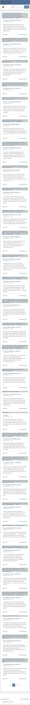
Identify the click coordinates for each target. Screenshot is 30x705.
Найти (26, 7)
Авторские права (5, 699)
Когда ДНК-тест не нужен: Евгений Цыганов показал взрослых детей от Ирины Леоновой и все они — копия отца (12, 574)
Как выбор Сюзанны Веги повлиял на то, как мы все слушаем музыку (12, 192)
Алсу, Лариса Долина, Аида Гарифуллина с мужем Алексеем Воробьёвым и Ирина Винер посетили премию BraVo (12, 640)
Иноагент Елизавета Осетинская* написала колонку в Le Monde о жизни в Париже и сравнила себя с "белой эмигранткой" (12, 148)
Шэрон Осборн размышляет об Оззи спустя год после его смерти (12, 170)
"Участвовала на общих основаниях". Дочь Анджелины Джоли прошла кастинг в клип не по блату (12, 664)
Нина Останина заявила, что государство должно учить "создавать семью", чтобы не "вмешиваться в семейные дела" (12, 305)
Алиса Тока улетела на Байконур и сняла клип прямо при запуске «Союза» (12, 102)
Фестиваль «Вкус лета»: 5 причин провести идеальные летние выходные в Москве (12, 214)
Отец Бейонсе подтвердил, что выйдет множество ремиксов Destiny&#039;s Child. (12, 124)
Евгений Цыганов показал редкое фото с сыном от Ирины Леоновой (12, 64)
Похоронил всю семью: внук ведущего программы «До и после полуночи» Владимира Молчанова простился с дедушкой (12, 439)
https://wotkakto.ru (24, 699)
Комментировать (23, 34)
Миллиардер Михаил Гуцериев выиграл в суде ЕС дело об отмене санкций (12, 485)
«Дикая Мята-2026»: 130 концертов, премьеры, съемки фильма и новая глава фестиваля (12, 327)
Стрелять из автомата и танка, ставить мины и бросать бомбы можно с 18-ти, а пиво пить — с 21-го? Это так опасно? (12, 44)
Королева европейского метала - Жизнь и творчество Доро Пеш (12, 373)
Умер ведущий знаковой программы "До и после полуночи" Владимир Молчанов (12, 507)
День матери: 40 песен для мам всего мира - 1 (12, 528)
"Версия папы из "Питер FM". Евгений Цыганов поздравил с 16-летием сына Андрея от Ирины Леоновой (12, 88)
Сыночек (5, 415)
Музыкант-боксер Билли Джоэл (12, 394)
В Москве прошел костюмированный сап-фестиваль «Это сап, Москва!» (12, 259)
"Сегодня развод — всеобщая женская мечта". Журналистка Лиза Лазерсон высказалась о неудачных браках (12, 462)
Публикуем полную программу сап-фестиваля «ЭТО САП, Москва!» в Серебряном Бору (12, 281)
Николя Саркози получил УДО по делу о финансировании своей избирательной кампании (12, 550)
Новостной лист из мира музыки (12, 618)
